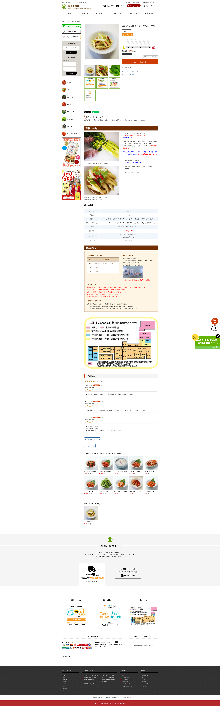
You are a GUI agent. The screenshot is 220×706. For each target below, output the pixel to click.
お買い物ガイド (136, 2)
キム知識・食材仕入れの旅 (90, 677)
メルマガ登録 (145, 684)
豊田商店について (102, 13)
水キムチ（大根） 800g (120, 471)
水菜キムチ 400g (103, 491)
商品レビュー (145, 686)
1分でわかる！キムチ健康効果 (91, 675)
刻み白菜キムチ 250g (135, 491)
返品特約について (127, 67)
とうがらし (65, 686)
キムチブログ (118, 13)
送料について (125, 681)
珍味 (64, 677)
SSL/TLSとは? (66, 656)
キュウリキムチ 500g (90, 471)
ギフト (64, 690)
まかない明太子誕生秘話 (89, 679)
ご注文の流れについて (127, 686)
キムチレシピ (134, 13)
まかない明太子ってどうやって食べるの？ (109, 680)
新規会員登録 (145, 675)
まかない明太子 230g (105, 471)
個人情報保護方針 (97, 697)
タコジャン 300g (134, 471)
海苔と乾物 (65, 679)
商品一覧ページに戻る (128, 75)
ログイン (144, 679)
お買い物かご (125, 675)
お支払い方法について (127, 679)
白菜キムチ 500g (149, 471)
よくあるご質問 (125, 677)
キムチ (68, 21)
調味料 (64, 681)
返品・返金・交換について (128, 684)
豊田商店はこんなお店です (90, 684)
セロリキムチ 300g (89, 521)
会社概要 (128, 2)
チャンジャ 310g (88, 491)
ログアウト (144, 681)
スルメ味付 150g (149, 491)
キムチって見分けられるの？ (108, 675)
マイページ (144, 677)
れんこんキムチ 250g (120, 491)
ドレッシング (66, 684)
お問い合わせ (127, 697)
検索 (71, 52)
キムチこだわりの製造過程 (108, 677)
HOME (70, 13)
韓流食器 (65, 688)
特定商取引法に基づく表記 (149, 2)
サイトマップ (125, 688)
